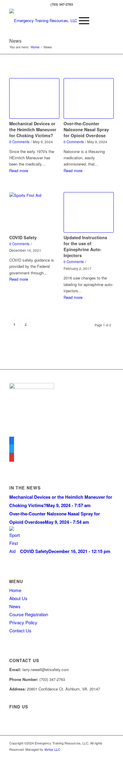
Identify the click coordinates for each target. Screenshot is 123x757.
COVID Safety (23, 237)
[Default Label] (11, 457)
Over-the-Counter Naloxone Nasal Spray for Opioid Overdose (86, 129)
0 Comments (19, 141)
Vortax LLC (52, 749)
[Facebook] (11, 441)
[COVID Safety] (34, 212)
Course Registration (28, 614)
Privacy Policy (23, 622)
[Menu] (81, 21)
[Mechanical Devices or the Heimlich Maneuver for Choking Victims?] (34, 98)
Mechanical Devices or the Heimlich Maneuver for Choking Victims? (32, 129)
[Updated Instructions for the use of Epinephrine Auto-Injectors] (89, 212)
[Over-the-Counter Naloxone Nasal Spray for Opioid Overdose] (89, 98)
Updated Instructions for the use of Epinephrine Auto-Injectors (85, 246)
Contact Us (20, 630)
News (15, 40)
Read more (18, 170)
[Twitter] (11, 449)
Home (15, 590)
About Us (18, 598)
